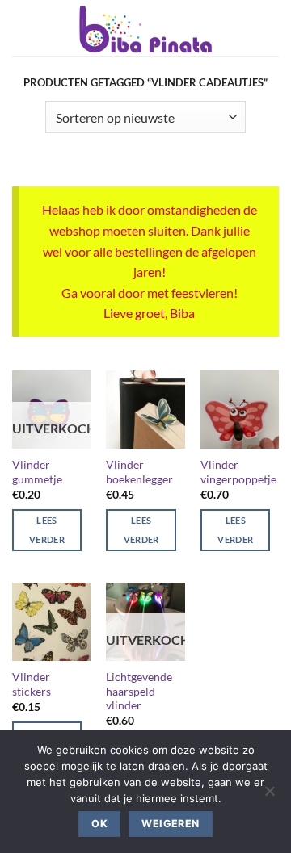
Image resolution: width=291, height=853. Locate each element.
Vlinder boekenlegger (139, 472)
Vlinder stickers (31, 684)
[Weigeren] (269, 796)
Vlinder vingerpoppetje (238, 472)
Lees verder (47, 530)
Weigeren (170, 823)
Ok (99, 823)
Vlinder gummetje (37, 472)
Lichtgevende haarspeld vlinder (139, 691)
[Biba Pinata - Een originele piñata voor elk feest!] (145, 28)
